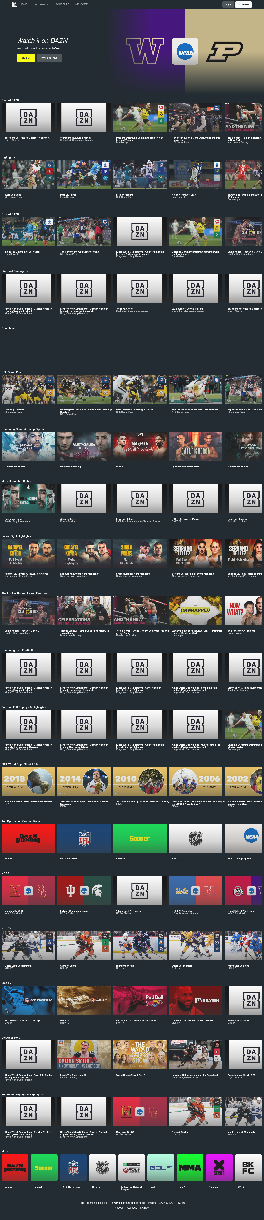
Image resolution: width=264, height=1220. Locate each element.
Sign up (26, 57)
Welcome (81, 4)
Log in (228, 4)
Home (23, 4)
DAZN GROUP (167, 1202)
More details (49, 57)
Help (81, 1202)
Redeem (119, 1207)
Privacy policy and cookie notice (127, 1202)
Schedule (62, 4)
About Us (132, 1207)
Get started (243, 4)
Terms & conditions (97, 1202)
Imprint (152, 1202)
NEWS (182, 1202)
